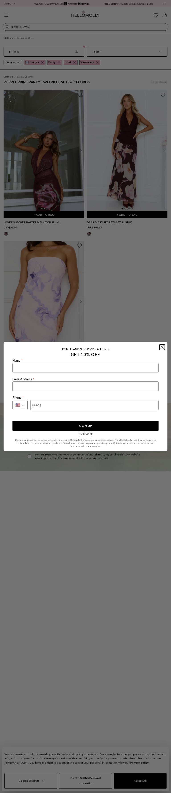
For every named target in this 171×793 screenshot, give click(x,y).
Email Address (23, 379)
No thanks (85, 433)
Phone (18, 397)
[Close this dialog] (162, 347)
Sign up (85, 426)
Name (17, 360)
